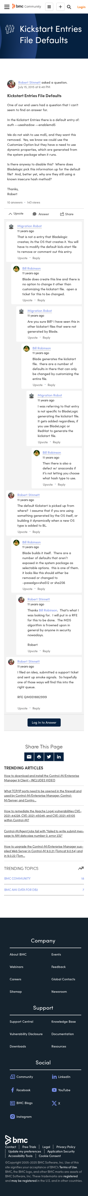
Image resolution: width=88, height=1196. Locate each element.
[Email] (29, 756)
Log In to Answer (44, 722)
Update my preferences (24, 1151)
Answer (44, 214)
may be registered (24, 1180)
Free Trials (29, 1147)
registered (70, 1176)
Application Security (61, 1151)
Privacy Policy (65, 1147)
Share (69, 214)
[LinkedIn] (59, 756)
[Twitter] (49, 756)
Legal (46, 1147)
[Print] (39, 756)
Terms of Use (68, 1167)
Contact (10, 1147)
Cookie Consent (50, 1156)
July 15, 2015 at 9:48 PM (34, 87)
